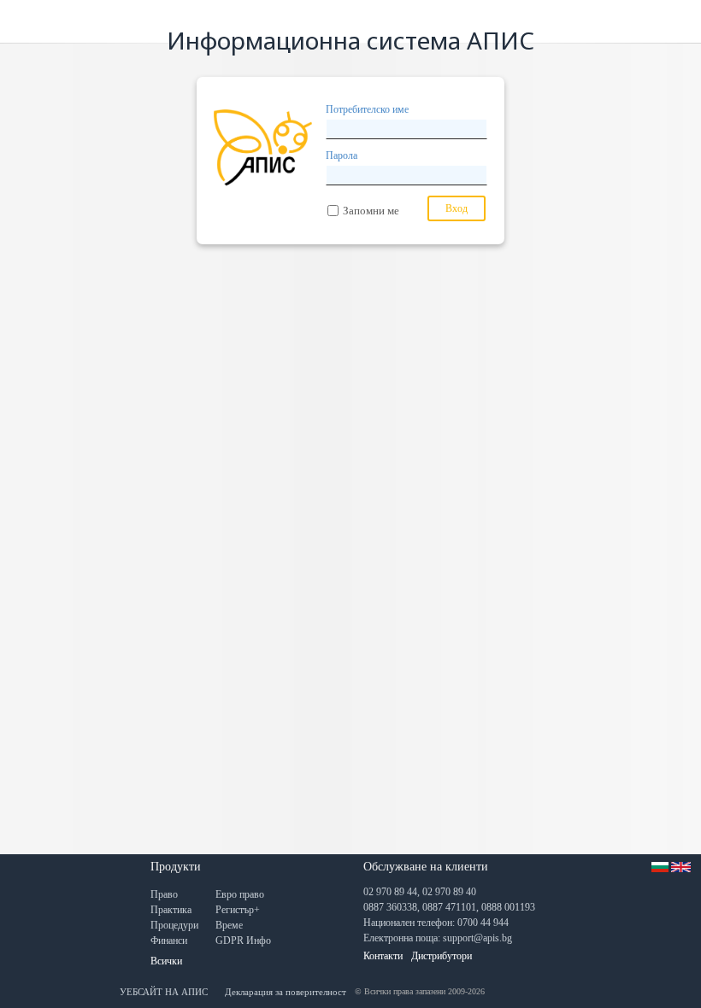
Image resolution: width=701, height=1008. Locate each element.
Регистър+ (237, 910)
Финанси (168, 940)
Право (164, 894)
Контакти (383, 956)
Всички (166, 961)
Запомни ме (371, 210)
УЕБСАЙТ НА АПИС (164, 992)
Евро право (239, 894)
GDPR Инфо (243, 940)
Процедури (174, 925)
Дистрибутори (441, 956)
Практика (170, 910)
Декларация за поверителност (285, 992)
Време (229, 925)
